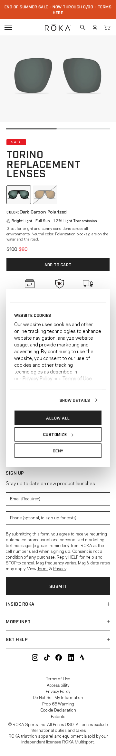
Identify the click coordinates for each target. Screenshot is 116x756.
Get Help (17, 639)
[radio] (18, 194)
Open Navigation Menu (8, 27)
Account (95, 27)
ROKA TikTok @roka (47, 657)
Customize (55, 434)
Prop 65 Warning (58, 703)
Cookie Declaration (58, 709)
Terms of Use (58, 678)
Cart (107, 27)
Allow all (58, 417)
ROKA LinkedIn (71, 657)
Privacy (59, 568)
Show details (75, 399)
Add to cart (58, 264)
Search (82, 27)
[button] (58, 604)
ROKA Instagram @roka (35, 657)
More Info (18, 621)
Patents (58, 716)
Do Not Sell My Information (58, 697)
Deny (58, 450)
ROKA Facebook (58, 657)
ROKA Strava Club (82, 657)
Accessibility (58, 685)
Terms (42, 568)
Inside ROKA (20, 603)
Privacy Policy (58, 691)
